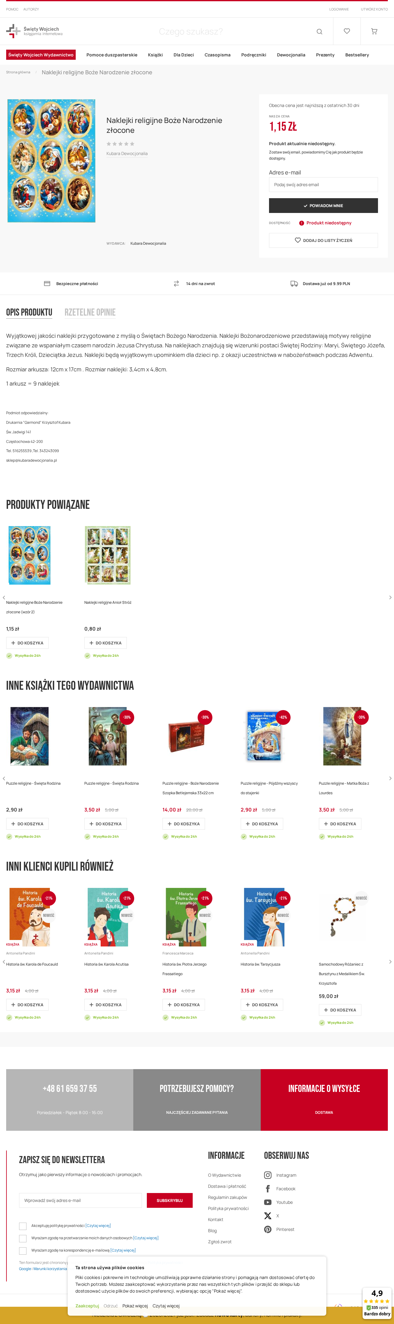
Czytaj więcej (166, 1306)
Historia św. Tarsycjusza (260, 964)
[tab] (35, 319)
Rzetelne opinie (90, 313)
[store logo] (34, 31)
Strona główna (18, 72)
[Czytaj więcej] (98, 1225)
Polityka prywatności (228, 1208)
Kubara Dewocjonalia (127, 153)
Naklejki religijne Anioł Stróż (107, 602)
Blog (212, 1230)
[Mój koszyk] (374, 31)
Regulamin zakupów (227, 1197)
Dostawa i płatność (227, 1186)
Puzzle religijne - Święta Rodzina (33, 783)
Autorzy (31, 9)
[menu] (197, 55)
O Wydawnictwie (224, 1175)
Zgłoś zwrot (220, 1241)
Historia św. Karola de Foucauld (32, 964)
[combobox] (190, 31)
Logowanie (339, 9)
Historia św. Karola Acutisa (106, 964)
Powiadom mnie (326, 205)
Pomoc (12, 9)
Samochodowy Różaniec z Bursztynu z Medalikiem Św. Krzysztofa (342, 974)
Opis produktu (29, 313)
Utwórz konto (374, 9)
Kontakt (215, 1219)
